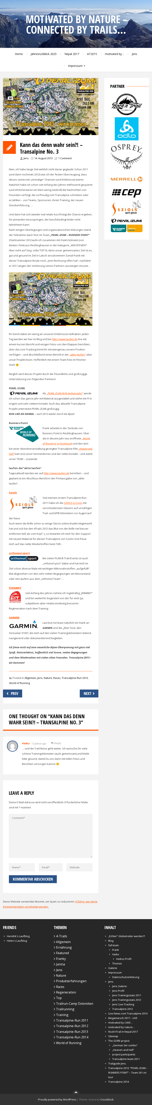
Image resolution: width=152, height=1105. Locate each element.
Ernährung (64, 947)
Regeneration (66, 992)
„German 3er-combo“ (125, 1045)
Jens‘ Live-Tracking (123, 1004)
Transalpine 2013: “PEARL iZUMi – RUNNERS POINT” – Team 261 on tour (128, 1072)
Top (59, 998)
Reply (57, 743)
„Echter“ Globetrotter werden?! (126, 936)
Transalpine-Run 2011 (72, 1020)
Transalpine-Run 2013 (75, 678)
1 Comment (65, 158)
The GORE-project (118, 1041)
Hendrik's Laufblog (18, 936)
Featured (62, 953)
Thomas (117, 963)
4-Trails (61, 936)
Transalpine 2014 (118, 1081)
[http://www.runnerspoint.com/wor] (126, 231)
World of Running (19, 683)
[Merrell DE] (126, 184)
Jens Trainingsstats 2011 (126, 995)
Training (62, 1015)
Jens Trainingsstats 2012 (126, 1000)
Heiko (26, 743)
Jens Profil (118, 990)
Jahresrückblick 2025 (44, 54)
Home (19, 54)
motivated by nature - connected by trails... (76, 24)
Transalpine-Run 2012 (72, 1026)
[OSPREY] (126, 170)
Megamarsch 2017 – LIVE (122, 1018)
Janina (60, 964)
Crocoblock (107, 1099)
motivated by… (114, 54)
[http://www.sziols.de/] (126, 216)
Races (57, 678)
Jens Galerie (119, 986)
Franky (61, 958)
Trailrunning (65, 1009)
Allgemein (30, 678)
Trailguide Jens (117, 1063)
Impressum (75, 66)
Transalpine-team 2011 (126, 1059)
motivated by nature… (121, 1027)
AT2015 (92, 54)
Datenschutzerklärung (125, 977)
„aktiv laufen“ (77, 354)
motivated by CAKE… (120, 1022)
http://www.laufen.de (65, 339)
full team (113, 945)
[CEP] (126, 197)
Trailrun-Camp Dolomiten (74, 1003)
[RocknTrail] (126, 114)
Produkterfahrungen (71, 981)
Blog (110, 940)
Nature (48, 678)
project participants (123, 1054)
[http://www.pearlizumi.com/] (126, 222)
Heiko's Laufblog (17, 940)
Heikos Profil (123, 959)
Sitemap (113, 1036)
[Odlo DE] (127, 139)
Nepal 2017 (72, 54)
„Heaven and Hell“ (123, 1050)
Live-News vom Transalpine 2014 (127, 1013)
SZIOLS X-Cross (73, 503)
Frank (115, 950)
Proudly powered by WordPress (57, 1099)
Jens (134, 54)
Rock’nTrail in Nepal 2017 (123, 1031)
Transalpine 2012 (122, 1009)
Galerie (112, 968)
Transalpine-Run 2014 (72, 1037)
